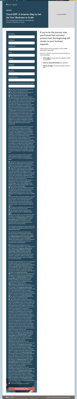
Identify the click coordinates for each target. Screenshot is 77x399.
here (30, 166)
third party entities (28, 236)
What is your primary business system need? (21, 83)
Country (10, 58)
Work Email (11, 46)
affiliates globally (22, 217)
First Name (11, 34)
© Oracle (48, 397)
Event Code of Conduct (65, 397)
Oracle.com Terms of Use (14, 211)
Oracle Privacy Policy (22, 272)
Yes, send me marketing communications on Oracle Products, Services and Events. (20, 90)
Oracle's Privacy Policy (14, 229)
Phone (10, 52)
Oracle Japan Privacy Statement (16, 249)
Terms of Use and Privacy (56, 397)
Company (11, 65)
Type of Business (13, 77)
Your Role (11, 71)
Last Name (11, 40)
